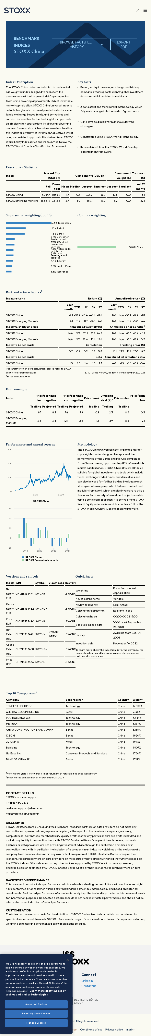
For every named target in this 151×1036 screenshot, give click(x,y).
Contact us (88, 986)
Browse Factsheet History (77, 44)
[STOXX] (17, 10)
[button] (137, 10)
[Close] (67, 960)
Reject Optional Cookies (36, 1013)
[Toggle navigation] (145, 10)
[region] (36, 994)
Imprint (130, 1029)
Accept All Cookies (36, 1004)
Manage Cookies (36, 1022)
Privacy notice (114, 1029)
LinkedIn (87, 981)
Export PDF (124, 44)
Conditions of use (91, 1029)
